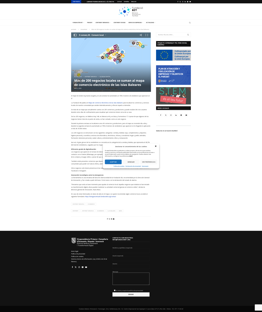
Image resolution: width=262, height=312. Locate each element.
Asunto (115, 264)
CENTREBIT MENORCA (78, 204)
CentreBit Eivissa (119, 22)
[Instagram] (182, 1)
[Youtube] (190, 1)
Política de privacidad (78, 254)
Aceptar (113, 162)
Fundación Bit (78, 22)
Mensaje (115, 272)
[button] (156, 146)
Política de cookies (119, 166)
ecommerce (100, 211)
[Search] (190, 23)
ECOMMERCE (91, 204)
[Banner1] (173, 55)
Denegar (131, 162)
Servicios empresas (135, 22)
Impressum (145, 166)
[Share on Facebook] (107, 219)
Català (119, 1)
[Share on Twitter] (109, 219)
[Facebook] (177, 1)
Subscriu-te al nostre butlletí (166, 131)
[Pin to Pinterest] (111, 219)
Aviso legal (74, 251)
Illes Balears (111, 211)
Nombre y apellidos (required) (122, 248)
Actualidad (150, 22)
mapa (120, 211)
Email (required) (118, 256)
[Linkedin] (185, 1)
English (133, 1)
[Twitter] (180, 1)
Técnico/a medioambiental (96, 2)
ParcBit (89, 22)
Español (126, 1)
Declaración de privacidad (133, 166)
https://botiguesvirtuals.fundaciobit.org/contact (100, 196)
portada (73, 29)
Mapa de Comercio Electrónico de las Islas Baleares (105, 103)
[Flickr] (187, 1)
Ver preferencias (148, 162)
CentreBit (75, 211)
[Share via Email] (113, 219)
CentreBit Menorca (102, 22)
